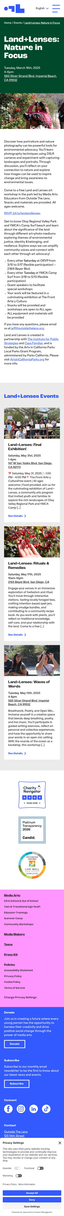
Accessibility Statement (18, 970)
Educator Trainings (16, 913)
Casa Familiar (34, 343)
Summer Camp (13, 918)
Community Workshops (18, 924)
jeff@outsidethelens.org (27, 328)
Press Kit (11, 954)
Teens (8, 944)
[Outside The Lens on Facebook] (8, 1109)
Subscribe (17, 1083)
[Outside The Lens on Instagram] (21, 1109)
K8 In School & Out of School (21, 901)
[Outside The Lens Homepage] (14, 8)
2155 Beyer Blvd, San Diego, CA (28, 582)
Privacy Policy (13, 976)
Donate (14, 1044)
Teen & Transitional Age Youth (22, 907)
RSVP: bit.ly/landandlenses (22, 213)
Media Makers (14, 934)
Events (18, 23)
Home (7, 23)
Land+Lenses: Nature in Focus (42, 23)
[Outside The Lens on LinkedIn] (33, 1109)
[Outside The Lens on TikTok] (46, 1109)
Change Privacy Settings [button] (20, 997)
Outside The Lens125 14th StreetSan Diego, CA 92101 (18, 1136)
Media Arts (12, 895)
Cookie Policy (12, 982)
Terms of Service (14, 988)
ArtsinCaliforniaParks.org (27, 359)
